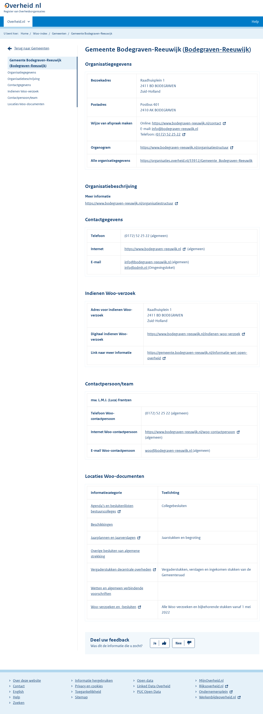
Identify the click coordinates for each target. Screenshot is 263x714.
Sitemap (81, 697)
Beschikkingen (102, 524)
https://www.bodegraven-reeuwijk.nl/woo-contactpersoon (190, 432)
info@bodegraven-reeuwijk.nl (175, 128)
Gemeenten (59, 33)
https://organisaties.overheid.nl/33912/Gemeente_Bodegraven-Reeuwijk (196, 160)
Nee (178, 643)
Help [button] (255, 21)
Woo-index (40, 33)
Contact (19, 686)
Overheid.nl (16, 23)
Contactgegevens (19, 85)
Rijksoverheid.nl (211, 686)
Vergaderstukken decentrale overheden (121, 569)
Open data (145, 680)
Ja (154, 643)
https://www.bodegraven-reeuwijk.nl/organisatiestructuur (184, 147)
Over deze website (27, 680)
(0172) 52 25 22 (168, 134)
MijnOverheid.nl (211, 680)
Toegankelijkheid (88, 691)
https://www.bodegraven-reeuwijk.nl (153, 249)
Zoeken (18, 702)
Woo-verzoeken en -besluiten (113, 607)
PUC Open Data (149, 691)
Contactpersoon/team (22, 98)
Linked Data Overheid (153, 686)
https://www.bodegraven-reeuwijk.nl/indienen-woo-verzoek (193, 334)
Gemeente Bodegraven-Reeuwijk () (35, 63)
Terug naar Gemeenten (31, 48)
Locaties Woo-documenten (26, 104)
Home (24, 33)
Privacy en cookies (89, 686)
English (18, 691)
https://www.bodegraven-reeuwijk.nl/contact (186, 123)
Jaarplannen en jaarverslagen (113, 537)
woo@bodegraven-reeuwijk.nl (169, 450)
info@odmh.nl (136, 267)
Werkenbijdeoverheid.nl (217, 697)
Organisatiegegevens (22, 72)
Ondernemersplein (213, 691)
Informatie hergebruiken (94, 680)
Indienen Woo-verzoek (23, 91)
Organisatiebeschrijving (24, 79)
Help (16, 697)
